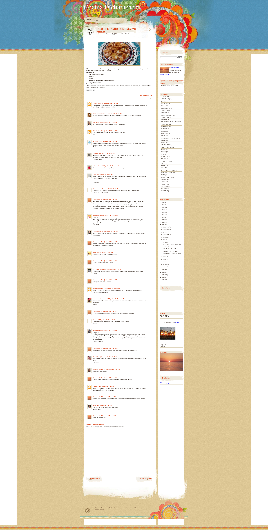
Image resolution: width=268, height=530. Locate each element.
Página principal (92, 19)
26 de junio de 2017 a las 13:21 (105, 174)
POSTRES (164, 163)
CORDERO (164, 113)
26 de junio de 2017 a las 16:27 (110, 215)
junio (164, 242)
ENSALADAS (164, 124)
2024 (163, 207)
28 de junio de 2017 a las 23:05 (109, 330)
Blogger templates (123, 507)
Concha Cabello (97, 231)
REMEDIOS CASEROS (167, 172)
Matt (117, 507)
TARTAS (163, 182)
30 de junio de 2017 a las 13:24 (112, 369)
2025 (163, 204)
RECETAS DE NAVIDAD (168, 170)
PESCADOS (164, 156)
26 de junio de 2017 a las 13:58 (110, 189)
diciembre (166, 227)
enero (165, 267)
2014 (163, 275)
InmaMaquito (96, 199)
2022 (163, 212)
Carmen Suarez (97, 103)
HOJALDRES (164, 133)
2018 (163, 222)
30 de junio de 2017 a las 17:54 (109, 378)
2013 (163, 277)
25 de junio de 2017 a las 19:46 (109, 122)
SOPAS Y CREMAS (166, 177)
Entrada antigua (95, 478)
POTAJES (163, 165)
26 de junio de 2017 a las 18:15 (109, 242)
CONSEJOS (164, 110)
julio (164, 239)
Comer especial (97, 189)
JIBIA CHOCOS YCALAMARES (169, 138)
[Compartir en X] (91, 90)
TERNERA (164, 184)
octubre (165, 232)
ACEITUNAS (164, 96)
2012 (163, 280)
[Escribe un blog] (89, 90)
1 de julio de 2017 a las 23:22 (104, 405)
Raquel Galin (96, 357)
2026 (163, 202)
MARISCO (164, 142)
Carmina (95, 154)
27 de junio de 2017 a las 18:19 (114, 269)
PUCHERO (164, 168)
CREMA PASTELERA (167, 115)
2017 (163, 224)
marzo (165, 262)
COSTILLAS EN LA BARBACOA (172, 254)
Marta (94, 405)
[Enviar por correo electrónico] (87, 90)
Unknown (95, 386)
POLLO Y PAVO (125, 33)
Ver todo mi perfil (164, 74)
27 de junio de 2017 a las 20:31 (109, 280)
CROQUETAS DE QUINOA (170, 251)
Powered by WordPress (87, 510)
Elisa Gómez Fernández (99, 114)
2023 (163, 209)
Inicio (119, 477)
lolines (94, 252)
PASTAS (163, 149)
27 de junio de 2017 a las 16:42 (109, 261)
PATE (162, 154)
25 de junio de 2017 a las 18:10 (110, 103)
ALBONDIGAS (165, 99)
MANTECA (164, 140)
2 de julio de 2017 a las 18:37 (108, 416)
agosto (165, 237)
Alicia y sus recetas (98, 288)
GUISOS (163, 131)
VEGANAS (164, 188)
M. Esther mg (96, 141)
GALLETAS (164, 129)
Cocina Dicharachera (112, 6)
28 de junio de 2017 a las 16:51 (109, 311)
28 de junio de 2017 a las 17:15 (106, 320)
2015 (163, 272)
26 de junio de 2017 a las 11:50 (110, 166)
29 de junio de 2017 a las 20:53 (109, 357)
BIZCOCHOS (164, 103)
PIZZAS (163, 159)
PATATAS (163, 152)
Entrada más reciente (145, 478)
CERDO (163, 106)
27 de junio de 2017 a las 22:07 (115, 299)
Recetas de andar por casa (100, 299)
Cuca (94, 174)
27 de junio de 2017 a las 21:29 (112, 288)
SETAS (163, 175)
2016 (163, 270)
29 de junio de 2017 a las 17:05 (109, 348)
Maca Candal (96, 330)
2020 (163, 217)
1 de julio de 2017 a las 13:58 (108, 397)
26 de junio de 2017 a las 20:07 (105, 252)
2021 (163, 214)
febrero (165, 264)
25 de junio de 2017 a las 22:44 (109, 141)
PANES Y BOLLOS (166, 147)
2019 (163, 219)
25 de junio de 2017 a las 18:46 (114, 114)
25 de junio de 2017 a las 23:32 (107, 154)
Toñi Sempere (96, 122)
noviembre (166, 229)
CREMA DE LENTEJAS (169, 249)
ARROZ (163, 101)
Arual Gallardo (97, 215)
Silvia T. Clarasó (97, 166)
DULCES (163, 119)
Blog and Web (133, 507)
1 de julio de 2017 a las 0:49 (106, 386)
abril (164, 259)
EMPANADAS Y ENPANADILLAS (170, 122)
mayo (165, 257)
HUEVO (163, 136)
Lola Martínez (96, 131)
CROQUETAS (165, 117)
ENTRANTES (164, 126)
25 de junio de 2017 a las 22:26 (109, 131)
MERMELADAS (165, 145)
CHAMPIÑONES (165, 108)
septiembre (166, 234)
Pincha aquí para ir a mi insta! (169, 86)
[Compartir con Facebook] (94, 90)
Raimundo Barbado (98, 369)
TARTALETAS (165, 179)
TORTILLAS (164, 186)
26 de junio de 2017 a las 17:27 (110, 231)
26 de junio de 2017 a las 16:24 (109, 199)
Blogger (177, 322)
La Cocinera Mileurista (99, 269)
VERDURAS (164, 191)
